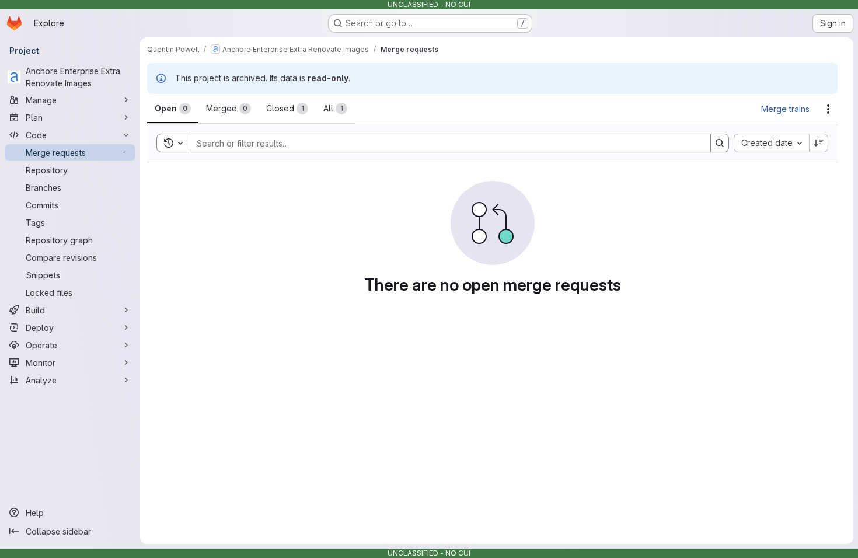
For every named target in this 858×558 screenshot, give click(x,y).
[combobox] (771, 143)
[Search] (719, 143)
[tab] (172, 108)
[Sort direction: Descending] (819, 143)
